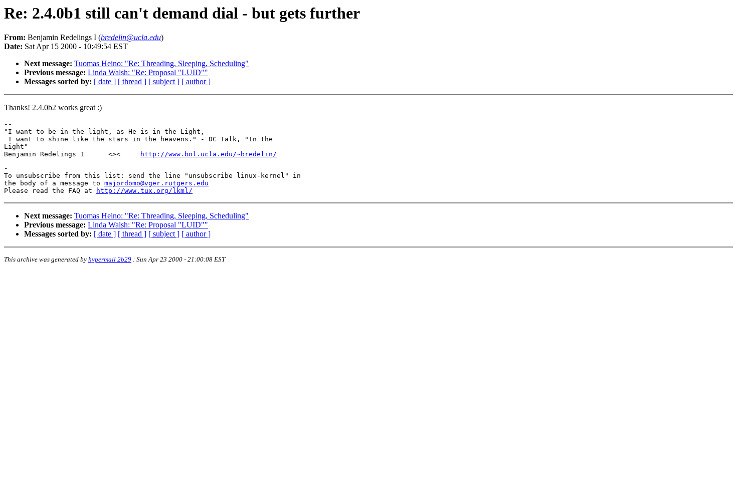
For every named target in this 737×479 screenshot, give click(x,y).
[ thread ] (132, 81)
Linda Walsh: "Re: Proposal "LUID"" (148, 72)
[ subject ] (163, 81)
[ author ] (196, 81)
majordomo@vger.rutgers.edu (156, 183)
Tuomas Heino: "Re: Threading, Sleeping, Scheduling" (161, 63)
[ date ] (105, 81)
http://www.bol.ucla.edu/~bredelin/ (208, 154)
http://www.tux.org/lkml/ (144, 190)
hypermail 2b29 (109, 259)
